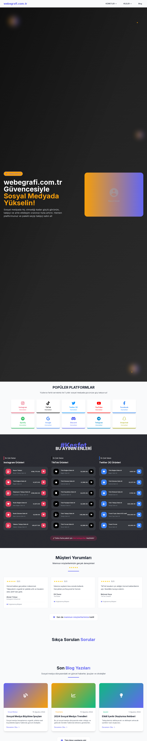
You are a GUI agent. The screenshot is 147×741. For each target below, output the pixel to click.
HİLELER (126, 4)
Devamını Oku (12, 727)
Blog (140, 4)
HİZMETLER (110, 4)
